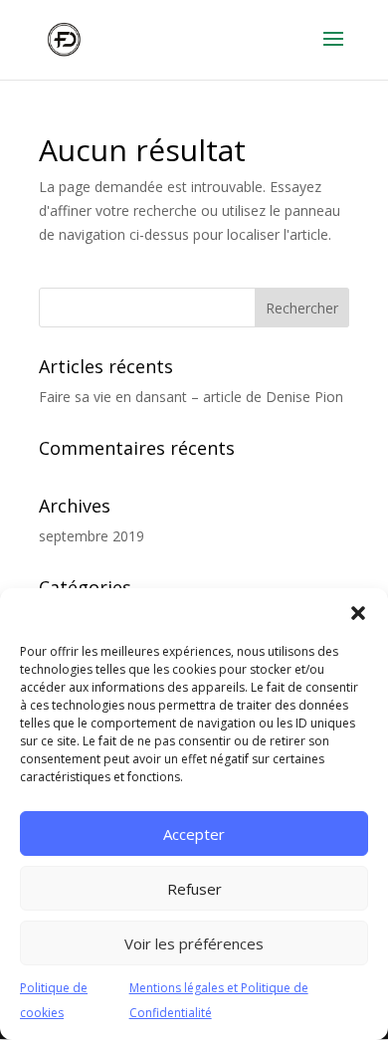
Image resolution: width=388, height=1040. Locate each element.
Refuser (194, 889)
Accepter (194, 834)
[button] (358, 613)
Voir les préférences (194, 943)
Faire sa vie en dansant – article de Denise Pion (191, 396)
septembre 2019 (91, 535)
